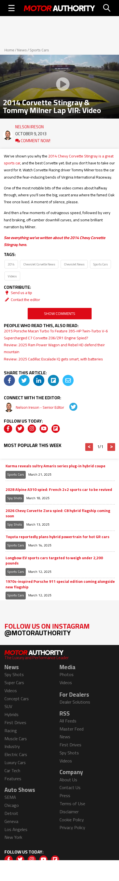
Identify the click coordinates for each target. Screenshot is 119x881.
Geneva (11, 821)
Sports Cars (39, 50)
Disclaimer (69, 811)
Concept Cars (16, 698)
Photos (67, 674)
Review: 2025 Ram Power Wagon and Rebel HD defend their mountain (54, 348)
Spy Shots (14, 498)
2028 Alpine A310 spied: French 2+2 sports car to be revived (59, 490)
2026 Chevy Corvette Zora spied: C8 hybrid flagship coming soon (58, 513)
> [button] (111, 447)
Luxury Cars (15, 762)
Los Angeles (15, 829)
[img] (9, 380)
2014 (11, 264)
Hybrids (11, 714)
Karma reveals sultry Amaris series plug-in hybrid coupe (55, 466)
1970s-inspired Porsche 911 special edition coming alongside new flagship (60, 584)
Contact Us (70, 787)
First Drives (15, 722)
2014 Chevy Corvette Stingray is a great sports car (58, 159)
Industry (12, 746)
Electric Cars (15, 754)
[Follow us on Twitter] (20, 429)
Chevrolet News (74, 264)
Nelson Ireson (29, 125)
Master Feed (72, 729)
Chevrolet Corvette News (39, 264)
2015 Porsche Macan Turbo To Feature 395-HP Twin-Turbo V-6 (56, 331)
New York (13, 837)
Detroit (11, 813)
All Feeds (68, 721)
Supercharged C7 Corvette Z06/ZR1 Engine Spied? (46, 338)
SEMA (10, 797)
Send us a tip (21, 292)
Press (65, 795)
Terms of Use (72, 803)
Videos (12, 276)
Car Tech (12, 770)
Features (12, 778)
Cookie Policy (72, 819)
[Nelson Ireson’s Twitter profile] (69, 407)
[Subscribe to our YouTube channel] (44, 429)
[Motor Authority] (59, 8)
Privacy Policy (72, 827)
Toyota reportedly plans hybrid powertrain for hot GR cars (57, 537)
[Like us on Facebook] (8, 429)
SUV (8, 706)
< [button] (89, 447)
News (22, 50)
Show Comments (59, 313)
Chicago (11, 805)
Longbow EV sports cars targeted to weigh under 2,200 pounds (54, 560)
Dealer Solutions (75, 702)
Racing (10, 730)
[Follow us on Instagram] (32, 429)
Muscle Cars (15, 738)
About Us (68, 779)
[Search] (107, 8)
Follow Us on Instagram (47, 629)
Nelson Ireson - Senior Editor (40, 407)
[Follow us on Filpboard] (55, 429)
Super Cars (14, 682)
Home (9, 50)
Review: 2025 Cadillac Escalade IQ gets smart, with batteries (53, 359)
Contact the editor (25, 299)
